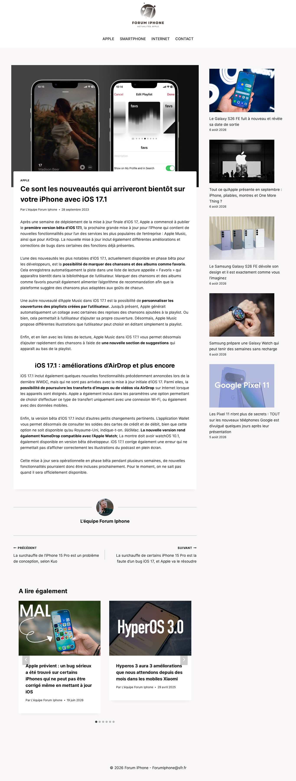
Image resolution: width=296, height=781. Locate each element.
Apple (108, 39)
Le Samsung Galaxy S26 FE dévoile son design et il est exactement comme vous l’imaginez (244, 272)
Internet (160, 39)
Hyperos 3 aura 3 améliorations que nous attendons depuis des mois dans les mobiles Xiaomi (149, 672)
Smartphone (133, 39)
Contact (184, 39)
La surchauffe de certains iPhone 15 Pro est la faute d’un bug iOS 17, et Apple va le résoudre (156, 554)
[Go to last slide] (26, 659)
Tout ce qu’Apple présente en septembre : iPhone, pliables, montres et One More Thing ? (245, 195)
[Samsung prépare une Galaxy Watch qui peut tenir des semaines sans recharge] (246, 315)
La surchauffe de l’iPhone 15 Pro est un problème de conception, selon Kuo (56, 554)
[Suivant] (184, 659)
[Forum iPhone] (148, 15)
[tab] (96, 722)
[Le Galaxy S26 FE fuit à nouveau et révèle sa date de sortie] (246, 90)
